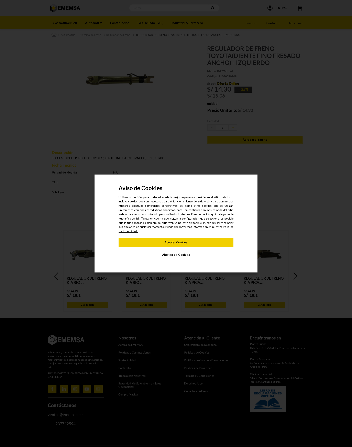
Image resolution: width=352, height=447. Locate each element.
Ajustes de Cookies (176, 254)
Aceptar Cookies (176, 242)
